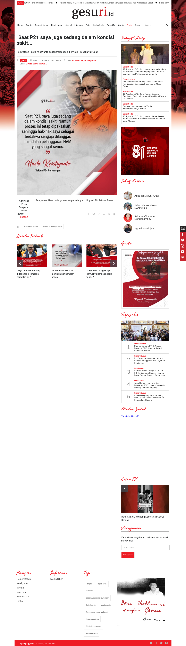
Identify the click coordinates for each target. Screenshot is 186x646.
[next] (20, 263)
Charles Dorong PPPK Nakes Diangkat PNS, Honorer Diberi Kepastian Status (148, 348)
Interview (79, 25)
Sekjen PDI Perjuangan (52, 227)
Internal (68, 25)
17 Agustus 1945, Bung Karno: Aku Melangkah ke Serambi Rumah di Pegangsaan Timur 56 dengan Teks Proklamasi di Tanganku (144, 71)
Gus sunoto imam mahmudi (97, 612)
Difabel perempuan (93, 626)
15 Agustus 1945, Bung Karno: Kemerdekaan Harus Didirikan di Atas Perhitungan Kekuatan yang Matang (144, 118)
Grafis (121, 25)
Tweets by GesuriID (130, 416)
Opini (88, 25)
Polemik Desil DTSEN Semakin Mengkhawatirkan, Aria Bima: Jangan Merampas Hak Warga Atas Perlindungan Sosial (80, 3)
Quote (129, 25)
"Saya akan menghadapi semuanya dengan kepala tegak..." (99, 273)
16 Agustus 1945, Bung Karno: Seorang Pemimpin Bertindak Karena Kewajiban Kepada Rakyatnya (144, 96)
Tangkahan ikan (92, 619)
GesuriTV (111, 25)
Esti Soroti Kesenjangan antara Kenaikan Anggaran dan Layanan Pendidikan (149, 360)
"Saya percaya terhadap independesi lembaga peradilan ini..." (28, 273)
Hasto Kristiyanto (31, 227)
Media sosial (106, 605)
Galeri (137, 25)
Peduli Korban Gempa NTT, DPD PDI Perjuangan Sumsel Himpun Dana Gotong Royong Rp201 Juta (149, 372)
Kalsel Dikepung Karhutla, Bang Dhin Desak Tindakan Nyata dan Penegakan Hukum (149, 397)
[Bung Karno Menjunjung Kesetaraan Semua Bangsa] (145, 499)
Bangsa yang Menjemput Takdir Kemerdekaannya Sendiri (137, 107)
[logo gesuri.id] (93, 12)
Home (20, 25)
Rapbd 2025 (102, 584)
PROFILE (24, 217)
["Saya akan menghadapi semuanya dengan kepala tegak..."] (101, 255)
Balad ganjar (91, 605)
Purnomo (89, 591)
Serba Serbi (98, 25)
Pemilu (29, 25)
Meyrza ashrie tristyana (36, 64)
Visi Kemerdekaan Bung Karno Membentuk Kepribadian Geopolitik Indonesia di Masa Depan (143, 83)
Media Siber (56, 579)
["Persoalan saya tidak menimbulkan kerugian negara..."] (67, 255)
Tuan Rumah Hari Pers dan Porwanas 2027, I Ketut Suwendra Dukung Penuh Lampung (150, 385)
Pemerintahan (41, 25)
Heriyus (89, 584)
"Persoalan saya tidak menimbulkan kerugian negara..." (63, 273)
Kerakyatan (56, 25)
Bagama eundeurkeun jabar (97, 598)
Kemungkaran (92, 633)
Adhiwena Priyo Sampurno (83, 60)
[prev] (113, 263)
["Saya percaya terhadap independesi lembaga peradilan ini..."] (32, 255)
